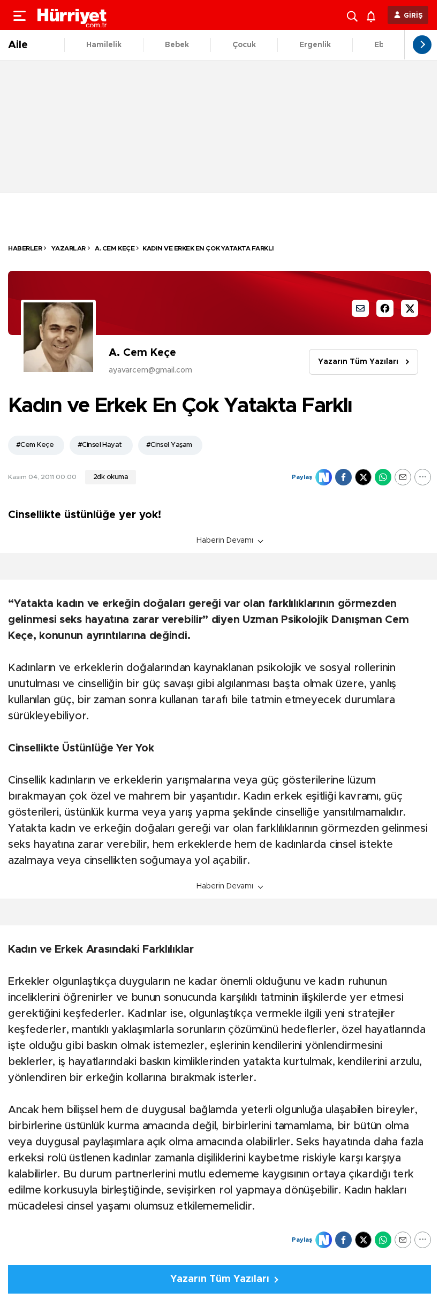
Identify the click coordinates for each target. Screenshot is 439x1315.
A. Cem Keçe (114, 248)
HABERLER (25, 248)
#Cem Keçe (35, 445)
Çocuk (244, 45)
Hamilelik (104, 45)
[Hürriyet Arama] (353, 15)
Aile (18, 45)
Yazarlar (68, 248)
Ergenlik (315, 45)
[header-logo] (72, 15)
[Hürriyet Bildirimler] (373, 15)
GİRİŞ (413, 15)
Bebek (177, 45)
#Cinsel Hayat (100, 445)
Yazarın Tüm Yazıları (358, 362)
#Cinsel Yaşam (169, 445)
